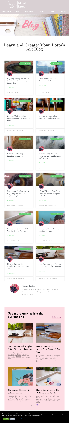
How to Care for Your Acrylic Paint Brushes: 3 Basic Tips (18, 266)
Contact (52, 11)
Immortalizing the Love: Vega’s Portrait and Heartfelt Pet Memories (50, 156)
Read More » (11, 87)
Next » (38, 405)
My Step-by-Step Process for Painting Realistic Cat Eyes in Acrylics (18, 81)
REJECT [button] (12, 419)
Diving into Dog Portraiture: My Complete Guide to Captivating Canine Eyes (18, 193)
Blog (17, 11)
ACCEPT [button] (6, 419)
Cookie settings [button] (20, 419)
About (42, 11)
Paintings (5, 11)
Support (63, 11)
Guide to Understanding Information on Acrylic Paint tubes (18, 118)
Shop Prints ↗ (29, 11)
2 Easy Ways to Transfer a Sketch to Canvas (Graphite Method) (49, 193)
